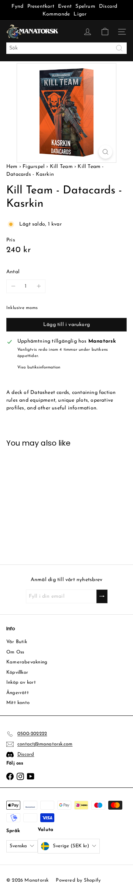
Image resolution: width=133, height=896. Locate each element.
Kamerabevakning (26, 662)
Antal (13, 272)
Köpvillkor (17, 672)
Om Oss (15, 652)
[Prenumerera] (102, 596)
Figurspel (34, 166)
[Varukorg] (104, 31)
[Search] (119, 48)
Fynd (17, 6)
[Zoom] (105, 152)
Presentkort (40, 6)
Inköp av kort (21, 682)
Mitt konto (18, 702)
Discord (108, 6)
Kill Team (61, 166)
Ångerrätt (17, 692)
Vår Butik (16, 641)
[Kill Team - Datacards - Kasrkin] (33, 501)
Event (65, 6)
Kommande (56, 14)
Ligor (80, 14)
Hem (12, 166)
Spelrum (85, 6)
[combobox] (66, 48)
